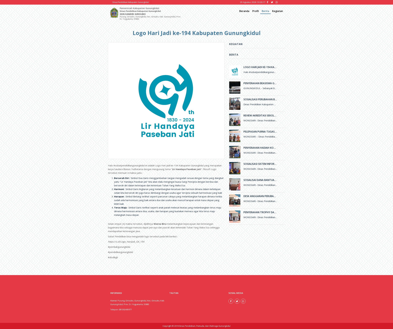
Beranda (244, 11)
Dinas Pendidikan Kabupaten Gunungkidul (130, 2)
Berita (265, 11)
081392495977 (125, 309)
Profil (255, 11)
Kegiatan (277, 11)
